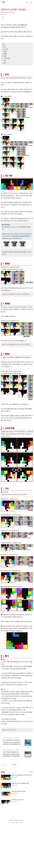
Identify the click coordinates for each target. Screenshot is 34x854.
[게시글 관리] (9, 765)
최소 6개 (11, 371)
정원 (3, 2)
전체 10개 (15, 531)
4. (3, 54)
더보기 (31, 772)
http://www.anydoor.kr (9, 749)
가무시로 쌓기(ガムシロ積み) (15, 193)
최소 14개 (9, 267)
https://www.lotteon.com (10, 738)
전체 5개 (14, 555)
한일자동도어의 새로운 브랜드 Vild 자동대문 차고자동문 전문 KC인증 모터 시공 (11, 755)
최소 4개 (8, 499)
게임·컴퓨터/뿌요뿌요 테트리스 (8, 12)
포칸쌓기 (20, 682)
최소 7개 (8, 531)
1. (3, 47)
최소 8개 (8, 321)
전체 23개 (16, 267)
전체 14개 (15, 321)
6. (3, 58)
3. (3, 51)
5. (3, 56)
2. (3, 49)
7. (3, 60)
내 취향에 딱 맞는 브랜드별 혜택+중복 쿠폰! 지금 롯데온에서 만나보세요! (11, 743)
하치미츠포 (16, 712)
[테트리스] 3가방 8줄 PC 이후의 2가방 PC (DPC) (16, 294)
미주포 (21, 712)
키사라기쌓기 (27, 682)
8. (3, 63)
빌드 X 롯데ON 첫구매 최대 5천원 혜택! (12, 740)
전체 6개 (14, 499)
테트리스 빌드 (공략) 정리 (9, 730)
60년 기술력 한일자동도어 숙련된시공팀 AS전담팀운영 (12, 752)
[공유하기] (7, 765)
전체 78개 (17, 371)
